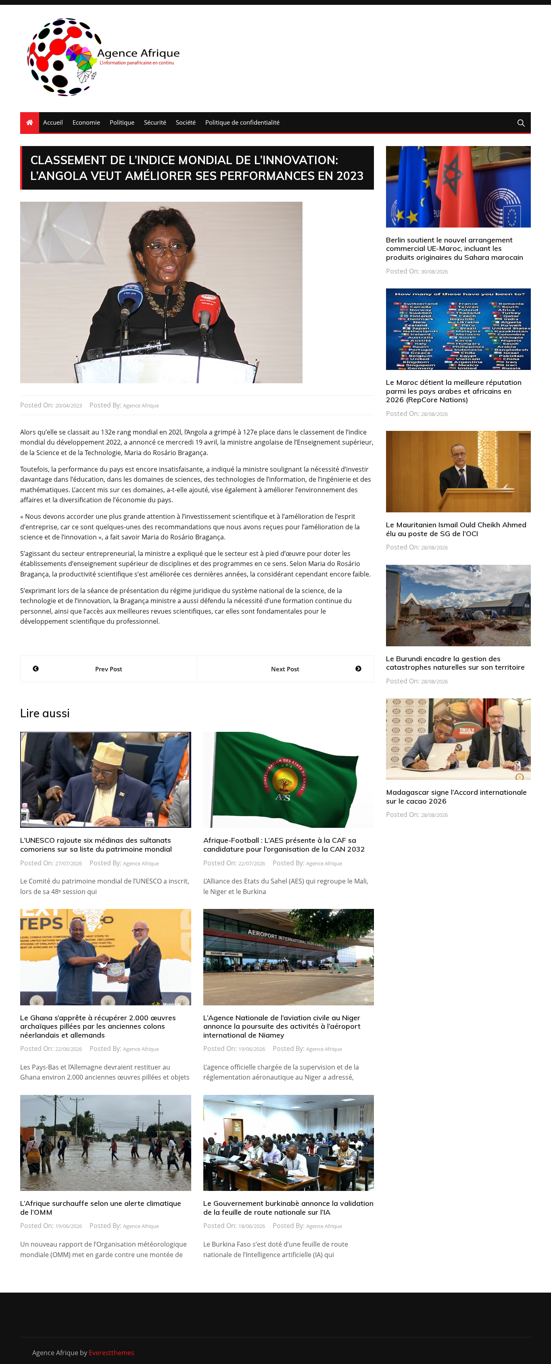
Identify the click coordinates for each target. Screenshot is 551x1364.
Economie (86, 122)
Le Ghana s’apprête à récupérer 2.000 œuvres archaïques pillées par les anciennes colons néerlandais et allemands (98, 1026)
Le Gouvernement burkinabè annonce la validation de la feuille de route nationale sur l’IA (288, 1208)
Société (186, 122)
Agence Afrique (141, 405)
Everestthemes (111, 1352)
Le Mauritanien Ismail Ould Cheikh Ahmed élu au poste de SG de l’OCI (456, 529)
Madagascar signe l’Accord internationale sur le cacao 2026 (456, 796)
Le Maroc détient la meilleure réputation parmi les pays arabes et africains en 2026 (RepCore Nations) (454, 391)
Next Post (285, 669)
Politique (122, 122)
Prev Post (108, 669)
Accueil (53, 122)
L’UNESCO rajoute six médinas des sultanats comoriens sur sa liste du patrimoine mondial (96, 845)
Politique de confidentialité (242, 122)
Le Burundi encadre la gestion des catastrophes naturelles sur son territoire (455, 663)
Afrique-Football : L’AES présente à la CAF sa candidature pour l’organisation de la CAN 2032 (284, 845)
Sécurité (155, 122)
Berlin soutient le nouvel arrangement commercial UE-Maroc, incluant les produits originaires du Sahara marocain (454, 248)
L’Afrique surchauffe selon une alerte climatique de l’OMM (100, 1208)
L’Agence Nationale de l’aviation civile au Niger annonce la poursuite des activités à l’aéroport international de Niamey (282, 1026)
